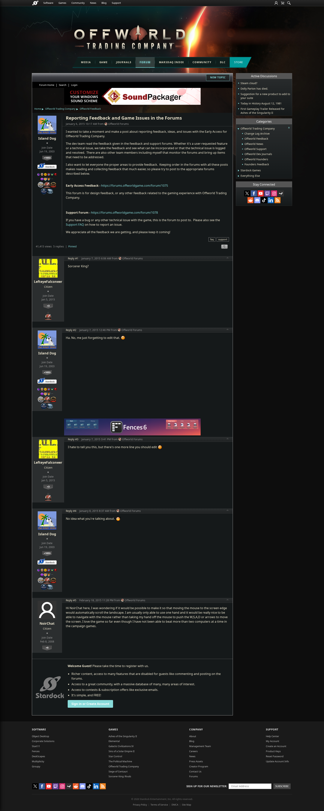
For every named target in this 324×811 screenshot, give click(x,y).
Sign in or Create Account (90, 704)
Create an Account (276, 746)
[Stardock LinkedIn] (270, 200)
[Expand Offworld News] (242, 144)
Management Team (200, 746)
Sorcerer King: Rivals (120, 776)
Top (227, 258)
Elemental (114, 741)
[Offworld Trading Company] (129, 36)
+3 (48, 305)
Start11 (36, 746)
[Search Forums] (289, 3)
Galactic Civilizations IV (121, 746)
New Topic (218, 77)
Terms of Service (159, 804)
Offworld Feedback (90, 108)
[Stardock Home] (35, 3)
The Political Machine (120, 761)
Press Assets (196, 761)
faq (212, 239)
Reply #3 (73, 439)
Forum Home (46, 85)
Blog (103, 2)
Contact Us (195, 771)
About (192, 736)
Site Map (186, 804)
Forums (193, 776)
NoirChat (47, 623)
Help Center (272, 736)
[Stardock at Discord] (257, 200)
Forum (145, 62)
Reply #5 (71, 600)
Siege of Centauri (118, 771)
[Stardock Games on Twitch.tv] (267, 193)
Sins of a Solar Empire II (121, 751)
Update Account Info (277, 761)
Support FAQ (75, 224)
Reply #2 (71, 330)
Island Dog (47, 138)
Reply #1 (73, 258)
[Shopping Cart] (282, 3)
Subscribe (282, 786)
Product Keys (273, 751)
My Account (272, 741)
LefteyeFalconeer (48, 281)
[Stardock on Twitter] (247, 193)
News (93, 2)
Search (62, 85)
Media (86, 62)
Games (62, 2)
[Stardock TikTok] (264, 200)
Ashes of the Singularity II (123, 736)
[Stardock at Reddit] (250, 200)
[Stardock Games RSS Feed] (277, 200)
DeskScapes (38, 756)
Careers (193, 751)
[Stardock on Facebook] (253, 193)
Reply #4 (71, 511)
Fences (36, 751)
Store (238, 62)
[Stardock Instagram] (274, 193)
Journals (123, 62)
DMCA (175, 804)
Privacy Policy (140, 804)
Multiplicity (38, 761)
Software (48, 2)
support (222, 239)
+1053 (47, 157)
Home (37, 108)
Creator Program (198, 766)
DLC (223, 62)
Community (78, 2)
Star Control (115, 756)
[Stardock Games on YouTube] (260, 193)
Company (196, 729)
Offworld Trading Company (60, 108)
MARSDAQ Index (171, 62)
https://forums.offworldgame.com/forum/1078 (124, 212)
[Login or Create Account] (276, 3)
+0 (47, 647)
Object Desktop (40, 736)
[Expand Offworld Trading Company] (238, 129)
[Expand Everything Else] (238, 176)
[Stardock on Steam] (281, 193)
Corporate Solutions (43, 741)
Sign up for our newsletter (206, 786)
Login (74, 85)
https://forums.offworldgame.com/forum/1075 (134, 185)
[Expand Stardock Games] (238, 170)
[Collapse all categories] (289, 128)
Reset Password (275, 756)
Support (116, 2)
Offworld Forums (118, 124)
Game (103, 62)
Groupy (36, 766)
